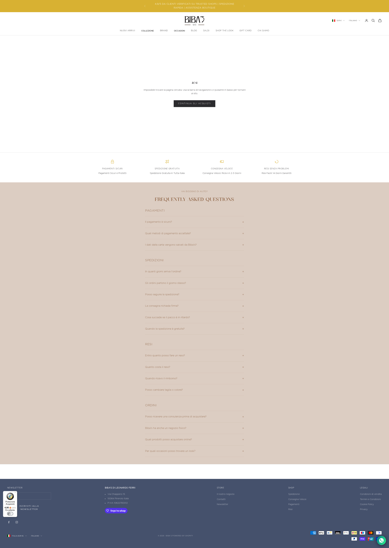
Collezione (147, 30)
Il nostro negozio (225, 494)
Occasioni (179, 30)
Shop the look (224, 31)
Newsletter (222, 504)
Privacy (364, 509)
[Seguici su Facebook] (8, 522)
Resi (290, 509)
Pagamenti (293, 504)
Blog (194, 31)
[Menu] (15, 493)
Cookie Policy (367, 504)
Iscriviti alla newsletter (29, 507)
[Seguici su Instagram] (16, 522)
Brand (164, 31)
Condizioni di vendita (371, 494)
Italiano (353, 20)
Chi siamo (263, 31)
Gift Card (245, 31)
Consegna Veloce (297, 499)
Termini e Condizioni (370, 499)
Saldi (206, 31)
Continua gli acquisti (194, 104)
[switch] (10, 513)
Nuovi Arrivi (127, 31)
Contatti (221, 499)
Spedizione (294, 494)
